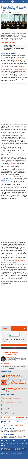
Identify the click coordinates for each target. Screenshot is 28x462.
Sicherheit (14, 354)
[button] (27, 1)
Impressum (3, 453)
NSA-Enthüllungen (6, 354)
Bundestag (6, 363)
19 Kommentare (14, 345)
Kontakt (7, 453)
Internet (22, 351)
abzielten (21, 186)
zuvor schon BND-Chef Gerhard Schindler (16, 69)
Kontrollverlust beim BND (8, 45)
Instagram (13, 443)
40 (8, 378)
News (4, 5)
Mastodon (21, 443)
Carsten (23, 29)
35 (8, 384)
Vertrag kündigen (4, 454)
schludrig (17, 60)
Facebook (23, 440)
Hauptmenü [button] (2, 2)
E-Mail (18, 357)
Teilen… (15, 348)
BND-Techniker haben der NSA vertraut (12, 46)
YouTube (4, 445)
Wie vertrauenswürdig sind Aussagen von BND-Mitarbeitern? (13, 49)
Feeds (3, 440)
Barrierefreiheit (11, 454)
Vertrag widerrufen (18, 453)
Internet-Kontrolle (6, 352)
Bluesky (16, 440)
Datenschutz (16, 351)
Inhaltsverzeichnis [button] (8, 42)
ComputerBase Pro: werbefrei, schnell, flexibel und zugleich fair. (14, 367)
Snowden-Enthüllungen (20, 260)
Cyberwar (8, 351)
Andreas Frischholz (11, 357)
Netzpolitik (8, 5)
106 (8, 391)
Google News (5, 443)
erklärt (13, 163)
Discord (9, 440)
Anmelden (23, 1)
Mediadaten (12, 453)
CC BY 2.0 (26, 29)
